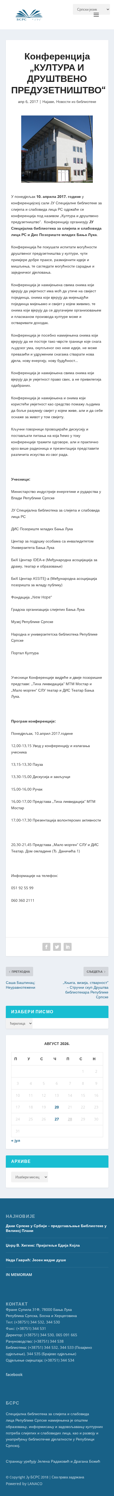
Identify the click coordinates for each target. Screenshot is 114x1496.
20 (57, 1107)
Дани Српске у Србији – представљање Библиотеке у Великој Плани (56, 1228)
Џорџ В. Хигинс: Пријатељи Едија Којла (43, 1245)
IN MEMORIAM (19, 1274)
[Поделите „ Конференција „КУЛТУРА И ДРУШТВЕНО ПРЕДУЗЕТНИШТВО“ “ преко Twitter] (57, 947)
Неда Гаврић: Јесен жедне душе (36, 1259)
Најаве (48, 101)
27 (57, 1119)
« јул (15, 1140)
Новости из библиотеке (76, 101)
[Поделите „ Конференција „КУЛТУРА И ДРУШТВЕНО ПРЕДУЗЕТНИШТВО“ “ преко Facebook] (46, 947)
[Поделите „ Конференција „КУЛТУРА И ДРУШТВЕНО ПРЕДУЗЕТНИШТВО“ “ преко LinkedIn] (67, 947)
